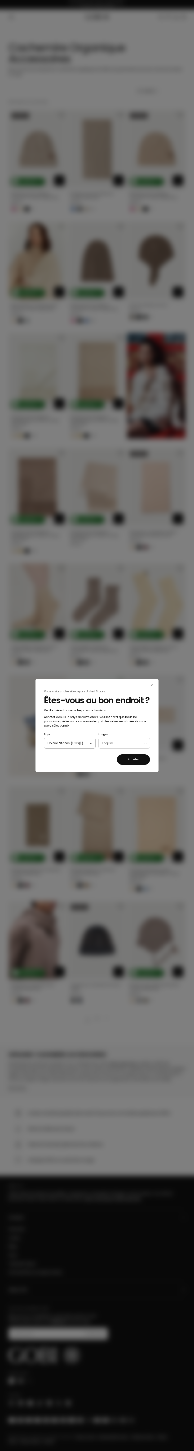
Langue (103, 734)
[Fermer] (152, 685)
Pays (47, 734)
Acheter (133, 759)
